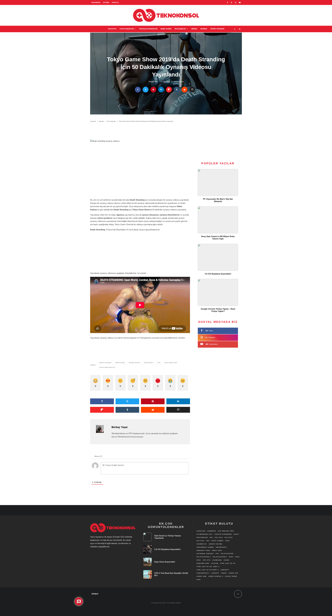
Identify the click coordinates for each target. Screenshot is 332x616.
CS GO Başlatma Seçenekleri (218, 274)
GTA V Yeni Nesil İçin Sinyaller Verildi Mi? (171, 574)
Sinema (194, 29)
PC (218, 553)
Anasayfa (112, 29)
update (215, 573)
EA (208, 540)
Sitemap (94, 594)
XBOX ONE (202, 576)
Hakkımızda (96, 2)
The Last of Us (228, 563)
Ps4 (159, 362)
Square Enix (203, 563)
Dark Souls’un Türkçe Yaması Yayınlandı (167, 537)
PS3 (231, 557)
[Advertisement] (140, 131)
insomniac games (206, 547)
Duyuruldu (203, 537)
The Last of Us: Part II (209, 566)
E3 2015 (229, 537)
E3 (212, 537)
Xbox (224, 573)
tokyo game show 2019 (107, 367)
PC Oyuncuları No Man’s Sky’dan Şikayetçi (218, 200)
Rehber (203, 29)
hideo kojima (120, 362)
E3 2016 (201, 540)
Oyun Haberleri (127, 29)
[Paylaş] (138, 89)
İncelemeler (180, 29)
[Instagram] (236, 2)
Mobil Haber (166, 29)
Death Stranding (106, 362)
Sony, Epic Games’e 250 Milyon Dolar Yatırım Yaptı (218, 237)
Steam (215, 563)
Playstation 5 (220, 557)
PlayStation (227, 553)
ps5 (199, 560)
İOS (199, 579)
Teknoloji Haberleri (148, 29)
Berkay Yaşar (153, 81)
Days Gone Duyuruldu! (164, 562)
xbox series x (216, 576)
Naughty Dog (204, 550)
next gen (217, 550)
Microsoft (222, 547)
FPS (228, 540)
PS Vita (207, 560)
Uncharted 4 (204, 573)
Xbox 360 (234, 573)
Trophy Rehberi (217, 29)
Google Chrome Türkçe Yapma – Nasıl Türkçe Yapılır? (218, 310)
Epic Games (218, 540)
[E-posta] (192, 89)
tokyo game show (171, 362)
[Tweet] (145, 89)
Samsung (217, 560)
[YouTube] (240, 2)
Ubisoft (225, 570)
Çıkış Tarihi (231, 576)
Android (212, 531)
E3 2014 (219, 537)
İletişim (106, 2)
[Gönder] (184, 89)
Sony (227, 560)
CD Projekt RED (226, 531)
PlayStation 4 (149, 362)
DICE (237, 534)
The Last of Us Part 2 (208, 570)
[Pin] (153, 89)
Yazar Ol (115, 2)
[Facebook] (227, 2)
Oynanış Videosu (206, 553)
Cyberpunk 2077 (205, 534)
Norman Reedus (135, 362)
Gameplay (202, 544)
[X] (231, 2)
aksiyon (201, 531)
